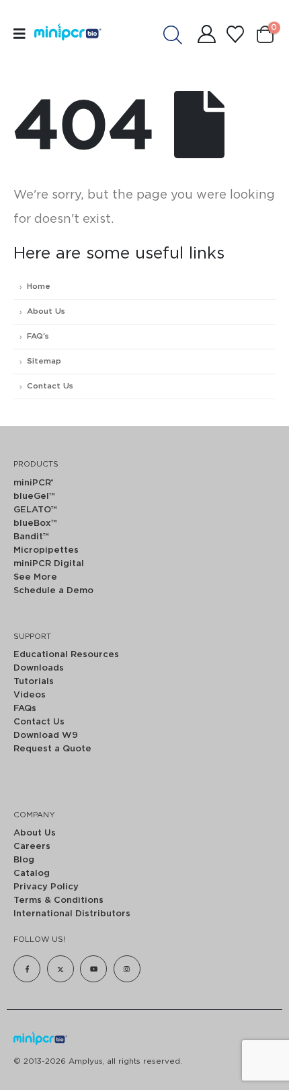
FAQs (24, 708)
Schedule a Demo (53, 590)
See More (35, 577)
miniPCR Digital (48, 563)
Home (38, 286)
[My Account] (206, 34)
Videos (29, 695)
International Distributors (71, 914)
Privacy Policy (46, 887)
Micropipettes (46, 550)
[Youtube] (93, 968)
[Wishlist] (234, 34)
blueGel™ (34, 496)
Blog (23, 860)
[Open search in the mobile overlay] (179, 34)
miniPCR (33, 483)
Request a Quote (52, 749)
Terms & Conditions (58, 900)
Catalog (31, 873)
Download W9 (45, 735)
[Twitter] (60, 968)
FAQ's (38, 336)
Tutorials (33, 681)
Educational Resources (66, 654)
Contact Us (50, 386)
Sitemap (44, 361)
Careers (31, 846)
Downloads (38, 668)
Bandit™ (31, 537)
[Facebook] (26, 968)
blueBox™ (35, 523)
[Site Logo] (62, 34)
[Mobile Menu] (23, 34)
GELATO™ (35, 510)
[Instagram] (127, 968)
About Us (46, 311)
